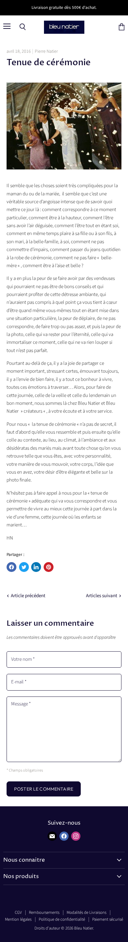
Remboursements (44, 912)
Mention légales (18, 919)
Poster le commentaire (43, 789)
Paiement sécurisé (107, 919)
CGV (18, 912)
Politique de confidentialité (62, 919)
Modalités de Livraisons (86, 912)
